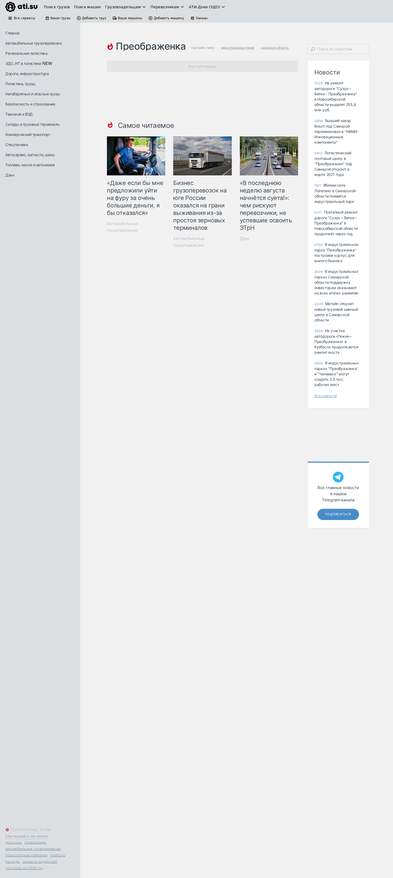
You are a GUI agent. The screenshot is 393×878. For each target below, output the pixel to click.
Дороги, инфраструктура (27, 73)
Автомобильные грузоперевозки (33, 43)
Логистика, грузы (20, 83)
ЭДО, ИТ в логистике (23, 63)
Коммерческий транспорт (27, 134)
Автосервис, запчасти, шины (30, 154)
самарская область (275, 48)
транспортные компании (26, 855)
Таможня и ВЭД (19, 114)
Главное (12, 33)
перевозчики (35, 842)
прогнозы (13, 842)
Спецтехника (16, 144)
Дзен (9, 175)
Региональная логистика (26, 53)
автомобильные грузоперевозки (33, 848)
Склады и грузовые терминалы (32, 124)
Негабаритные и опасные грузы (32, 94)
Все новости (325, 395)
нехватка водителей (39, 861)
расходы (12, 861)
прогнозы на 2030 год (24, 868)
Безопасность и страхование (30, 104)
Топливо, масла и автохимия (30, 165)
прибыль (57, 855)
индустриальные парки (237, 48)
